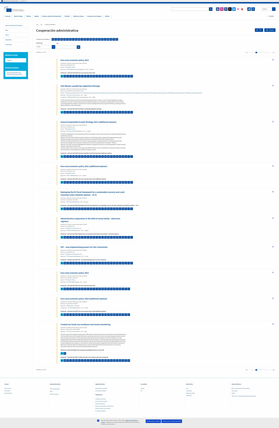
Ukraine (107, 16)
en (85, 76)
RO (108, 39)
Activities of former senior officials (102, 408)
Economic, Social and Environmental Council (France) (244, 396)
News (6, 30)
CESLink (233, 393)
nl (111, 76)
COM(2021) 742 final (71, 67)
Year (57, 43)
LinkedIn (217, 9)
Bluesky (234, 9)
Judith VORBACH (71, 282)
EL (73, 39)
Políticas (28, 16)
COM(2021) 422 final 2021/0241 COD (142, 93)
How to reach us (7, 388)
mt (108, 76)
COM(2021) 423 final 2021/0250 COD (177, 93)
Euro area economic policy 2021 (75, 272)
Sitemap (142, 388)
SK (111, 39)
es (67, 76)
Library (51, 391)
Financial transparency (100, 404)
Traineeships (189, 391)
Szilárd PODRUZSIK (72, 230)
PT (102, 39)
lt (102, 76)
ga (91, 76)
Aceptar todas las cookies (153, 421)
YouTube (242, 9)
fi (128, 76)
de (76, 76)
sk (123, 76)
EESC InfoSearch (55, 394)
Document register (56, 389)
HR (79, 39)
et (79, 76)
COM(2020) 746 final (71, 173)
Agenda (37, 16)
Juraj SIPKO (70, 69)
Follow (273, 60)
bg (64, 76)
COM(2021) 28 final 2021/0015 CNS (74, 228)
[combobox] (269, 9)
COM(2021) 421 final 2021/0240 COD (108, 93)
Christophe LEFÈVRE (72, 256)
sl (125, 76)
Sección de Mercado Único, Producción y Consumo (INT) (14, 73)
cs (70, 76)
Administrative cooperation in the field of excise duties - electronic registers (90, 220)
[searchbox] (45, 47)
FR (70, 39)
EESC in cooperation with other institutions (241, 388)
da (73, 76)
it (96, 76)
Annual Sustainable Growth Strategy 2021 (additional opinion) (88, 122)
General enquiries (8, 393)
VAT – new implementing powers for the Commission (84, 247)
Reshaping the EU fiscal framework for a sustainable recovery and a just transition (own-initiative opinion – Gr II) (93, 193)
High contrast (249, 9)
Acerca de (7, 16)
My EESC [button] (271, 16)
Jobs (187, 388)
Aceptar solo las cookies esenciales (172, 421)
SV (116, 39)
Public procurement (190, 393)
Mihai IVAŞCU (71, 306)
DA (58, 39)
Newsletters (8, 40)
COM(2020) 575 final (71, 129)
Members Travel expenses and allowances (104, 406)
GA (76, 39)
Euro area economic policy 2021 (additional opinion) (84, 166)
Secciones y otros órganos (94, 16)
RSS (260, 30)
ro (120, 76)
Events (7, 35)
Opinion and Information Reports (14, 25)
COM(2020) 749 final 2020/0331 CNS (74, 254)
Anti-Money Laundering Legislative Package (80, 86)
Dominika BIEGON (71, 202)
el (82, 76)
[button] (270, 30)
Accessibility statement (100, 411)
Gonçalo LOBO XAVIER (72, 131)
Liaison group (234, 391)
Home (37, 24)
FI (105, 39)
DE (64, 39)
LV (84, 39)
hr (93, 76)
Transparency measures (100, 399)
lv (99, 76)
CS (55, 39)
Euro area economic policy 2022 (75, 60)
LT (87, 39)
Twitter (230, 9)
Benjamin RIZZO (72, 97)
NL (96, 39)
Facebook (226, 9)
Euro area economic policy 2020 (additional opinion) (84, 298)
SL (114, 39)
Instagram (221, 9)
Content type (39, 43)
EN (61, 39)
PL (99, 39)
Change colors (253, 9)
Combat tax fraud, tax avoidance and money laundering (85, 324)
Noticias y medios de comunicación (51, 16)
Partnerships (189, 395)
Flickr (238, 9)
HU (90, 39)
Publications (8, 45)
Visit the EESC (7, 391)
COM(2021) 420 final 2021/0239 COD (74, 93)
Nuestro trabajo (18, 16)
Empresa (9, 60)
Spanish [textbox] (265, 9)
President (67, 16)
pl (114, 76)
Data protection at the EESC (101, 388)
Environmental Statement (100, 391)
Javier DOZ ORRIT (72, 95)
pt (117, 76)
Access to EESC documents (101, 401)
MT (93, 39)
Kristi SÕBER (71, 175)
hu (105, 76)
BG (53, 39)
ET (67, 39)
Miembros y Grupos (78, 16)
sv (131, 76)
